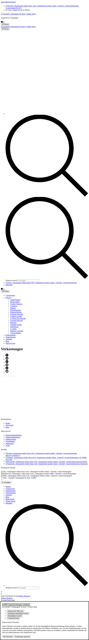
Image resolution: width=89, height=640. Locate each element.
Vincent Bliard (15, 333)
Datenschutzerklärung (14, 435)
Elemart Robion (16, 312)
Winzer (8, 298)
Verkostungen (11, 337)
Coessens (13, 306)
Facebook (83, 462)
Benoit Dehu (15, 302)
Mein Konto (10, 499)
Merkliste (9, 285)
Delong (13, 308)
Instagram (84, 464)
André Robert (15, 300)
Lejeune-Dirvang (16, 320)
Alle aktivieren (8, 636)
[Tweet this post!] (7, 359)
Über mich (9, 425)
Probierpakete (11, 335)
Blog (7, 341)
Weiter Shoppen (24, 596)
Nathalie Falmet (16, 325)
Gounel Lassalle (16, 316)
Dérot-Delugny (15, 310)
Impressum (10, 443)
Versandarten (10, 441)
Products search (11, 280)
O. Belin (13, 329)
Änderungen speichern (22, 636)
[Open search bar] (47, 196)
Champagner (10, 295)
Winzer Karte (10, 343)
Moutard (13, 323)
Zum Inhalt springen (8, 2)
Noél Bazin (14, 327)
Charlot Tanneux (16, 304)
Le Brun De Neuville (18, 318)
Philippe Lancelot (16, 331)
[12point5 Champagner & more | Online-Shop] (18, 27)
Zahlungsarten (11, 439)
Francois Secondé (16, 314)
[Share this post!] (7, 356)
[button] (2, 480)
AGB (8, 446)
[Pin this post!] (7, 365)
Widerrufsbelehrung (13, 437)
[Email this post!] (7, 372)
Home (8, 423)
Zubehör (9, 339)
